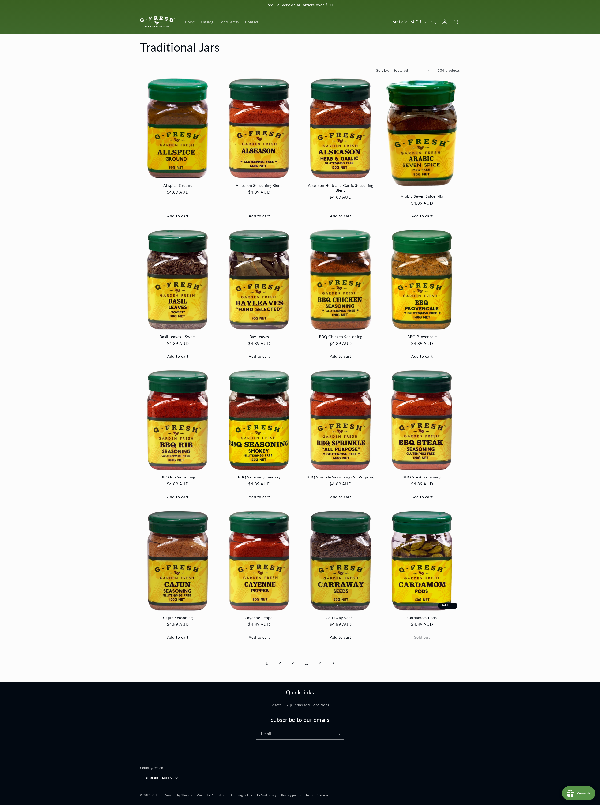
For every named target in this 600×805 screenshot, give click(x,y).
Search (276, 705)
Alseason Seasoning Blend (259, 185)
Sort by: (382, 70)
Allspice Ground (177, 185)
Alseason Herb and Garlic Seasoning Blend (340, 187)
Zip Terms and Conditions (308, 705)
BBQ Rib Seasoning (178, 477)
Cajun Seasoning (178, 617)
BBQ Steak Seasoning (422, 477)
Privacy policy (291, 795)
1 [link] (267, 663)
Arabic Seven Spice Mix (422, 196)
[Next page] (333, 663)
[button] (433, 21)
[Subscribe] (338, 734)
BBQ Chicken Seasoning (340, 336)
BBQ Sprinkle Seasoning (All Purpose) (341, 477)
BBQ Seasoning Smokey (259, 477)
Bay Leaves (259, 336)
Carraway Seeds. (341, 617)
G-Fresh (157, 794)
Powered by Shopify (178, 794)
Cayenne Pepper (259, 617)
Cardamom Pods (422, 617)
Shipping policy (241, 795)
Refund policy (267, 795)
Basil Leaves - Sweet (178, 336)
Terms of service (317, 795)
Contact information (211, 795)
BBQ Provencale (422, 336)
